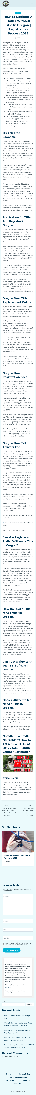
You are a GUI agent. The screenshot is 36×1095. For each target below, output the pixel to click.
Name (6, 921)
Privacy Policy (24, 1074)
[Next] (30, 851)
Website (6, 938)
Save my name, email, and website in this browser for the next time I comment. (18, 944)
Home (8, 1074)
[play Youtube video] (18, 763)
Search (4, 1001)
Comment (7, 896)
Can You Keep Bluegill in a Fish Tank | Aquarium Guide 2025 (28, 810)
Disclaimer (10, 1080)
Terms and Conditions (18, 1077)
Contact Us (18, 1084)
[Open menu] (32, 3)
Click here (8, 987)
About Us (26, 1080)
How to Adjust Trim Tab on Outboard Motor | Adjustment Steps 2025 (9, 810)
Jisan (18, 38)
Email (5, 930)
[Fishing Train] (6, 3)
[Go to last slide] (5, 851)
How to (18, 13)
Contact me (21, 993)
